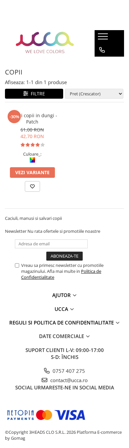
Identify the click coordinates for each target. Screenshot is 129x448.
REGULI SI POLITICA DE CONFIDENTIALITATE (62, 322)
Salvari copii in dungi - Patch (32, 118)
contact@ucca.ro (68, 380)
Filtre (36, 93)
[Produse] (103, 38)
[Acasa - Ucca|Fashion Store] (45, 43)
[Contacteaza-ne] (102, 50)
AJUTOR (62, 295)
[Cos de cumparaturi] (102, 63)
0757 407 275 (68, 371)
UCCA (62, 309)
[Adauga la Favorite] (32, 186)
